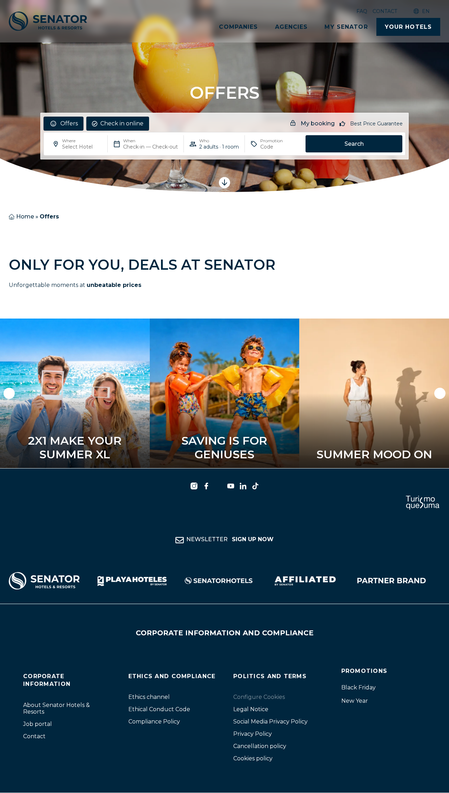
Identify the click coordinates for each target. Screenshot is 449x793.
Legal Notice (250, 709)
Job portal (37, 724)
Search (354, 143)
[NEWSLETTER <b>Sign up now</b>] (179, 540)
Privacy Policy (252, 734)
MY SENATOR (346, 27)
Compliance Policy (154, 722)
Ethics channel (149, 697)
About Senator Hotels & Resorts (56, 708)
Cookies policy (253, 758)
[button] (9, 393)
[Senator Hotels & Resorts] (193, 486)
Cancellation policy (259, 746)
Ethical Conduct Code (159, 709)
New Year (354, 700)
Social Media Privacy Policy (270, 722)
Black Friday (358, 687)
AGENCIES (291, 27)
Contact (385, 11)
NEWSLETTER (230, 539)
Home (25, 216)
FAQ (361, 11)
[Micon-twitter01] (218, 486)
